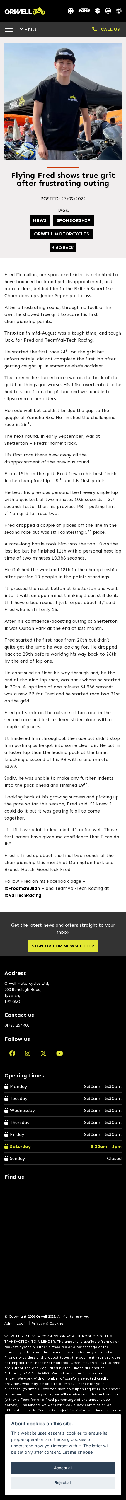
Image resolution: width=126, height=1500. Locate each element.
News (40, 220)
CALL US (109, 29)
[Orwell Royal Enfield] (119, 11)
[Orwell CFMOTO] (108, 11)
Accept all (63, 1467)
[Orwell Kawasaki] (71, 11)
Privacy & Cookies (47, 1323)
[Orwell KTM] (84, 11)
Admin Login (15, 1323)
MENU (27, 29)
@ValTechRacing (22, 895)
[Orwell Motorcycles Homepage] (24, 11)
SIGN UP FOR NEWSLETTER (63, 946)
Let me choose (77, 1452)
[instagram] (27, 1053)
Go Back (64, 247)
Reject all (63, 1482)
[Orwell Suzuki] (98, 11)
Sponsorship (73, 220)
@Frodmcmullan (22, 888)
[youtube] (59, 1053)
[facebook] (12, 1053)
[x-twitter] (43, 1053)
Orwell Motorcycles (61, 234)
